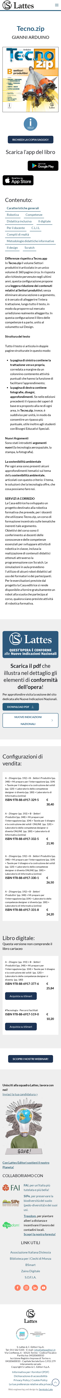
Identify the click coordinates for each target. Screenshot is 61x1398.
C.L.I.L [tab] (36, 228)
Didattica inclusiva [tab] (19, 221)
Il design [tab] (12, 247)
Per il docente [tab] (16, 228)
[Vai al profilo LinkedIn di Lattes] (35, 1288)
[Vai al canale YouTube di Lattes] (43, 1288)
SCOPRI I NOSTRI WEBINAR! (30, 1058)
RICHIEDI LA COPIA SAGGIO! (30, 139)
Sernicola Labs (46, 1389)
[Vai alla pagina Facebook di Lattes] (18, 1288)
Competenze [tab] (34, 214)
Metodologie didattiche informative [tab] (30, 241)
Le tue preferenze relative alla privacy (30, 1384)
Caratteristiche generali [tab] (23, 208)
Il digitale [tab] (44, 221)
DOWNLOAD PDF (18, 706)
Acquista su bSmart (21, 996)
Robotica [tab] (13, 214)
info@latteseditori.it (44, 1349)
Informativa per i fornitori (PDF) (30, 1372)
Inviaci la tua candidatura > (20, 1094)
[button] (56, 5)
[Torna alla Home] (18, 5)
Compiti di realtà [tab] (18, 234)
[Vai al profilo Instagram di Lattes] (26, 1288)
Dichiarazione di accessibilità (30, 1376)
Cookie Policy (39, 1380)
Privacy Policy (22, 1380)
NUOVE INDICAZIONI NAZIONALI (28, 720)
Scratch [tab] (30, 247)
